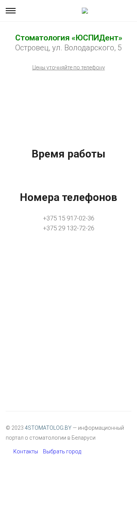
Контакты (25, 451)
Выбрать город (62, 451)
